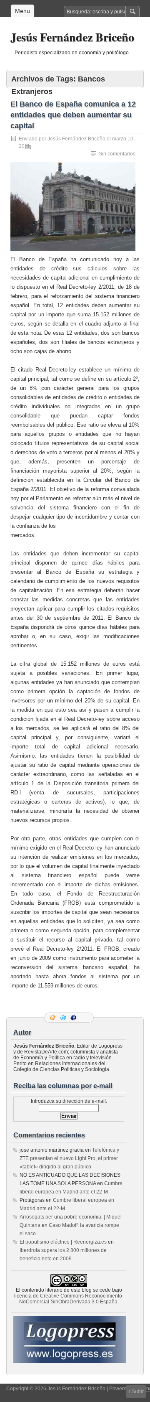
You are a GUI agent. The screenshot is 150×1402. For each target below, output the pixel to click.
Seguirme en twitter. (64, 1017)
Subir (138, 1391)
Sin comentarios (117, 154)
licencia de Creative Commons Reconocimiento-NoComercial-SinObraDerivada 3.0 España (69, 1299)
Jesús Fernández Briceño (72, 37)
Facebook (74, 1017)
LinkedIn (84, 1017)
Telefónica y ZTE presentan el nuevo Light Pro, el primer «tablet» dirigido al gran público (69, 1158)
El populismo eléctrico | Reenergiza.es (63, 1242)
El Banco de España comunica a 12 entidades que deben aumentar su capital (73, 115)
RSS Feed (53, 1017)
